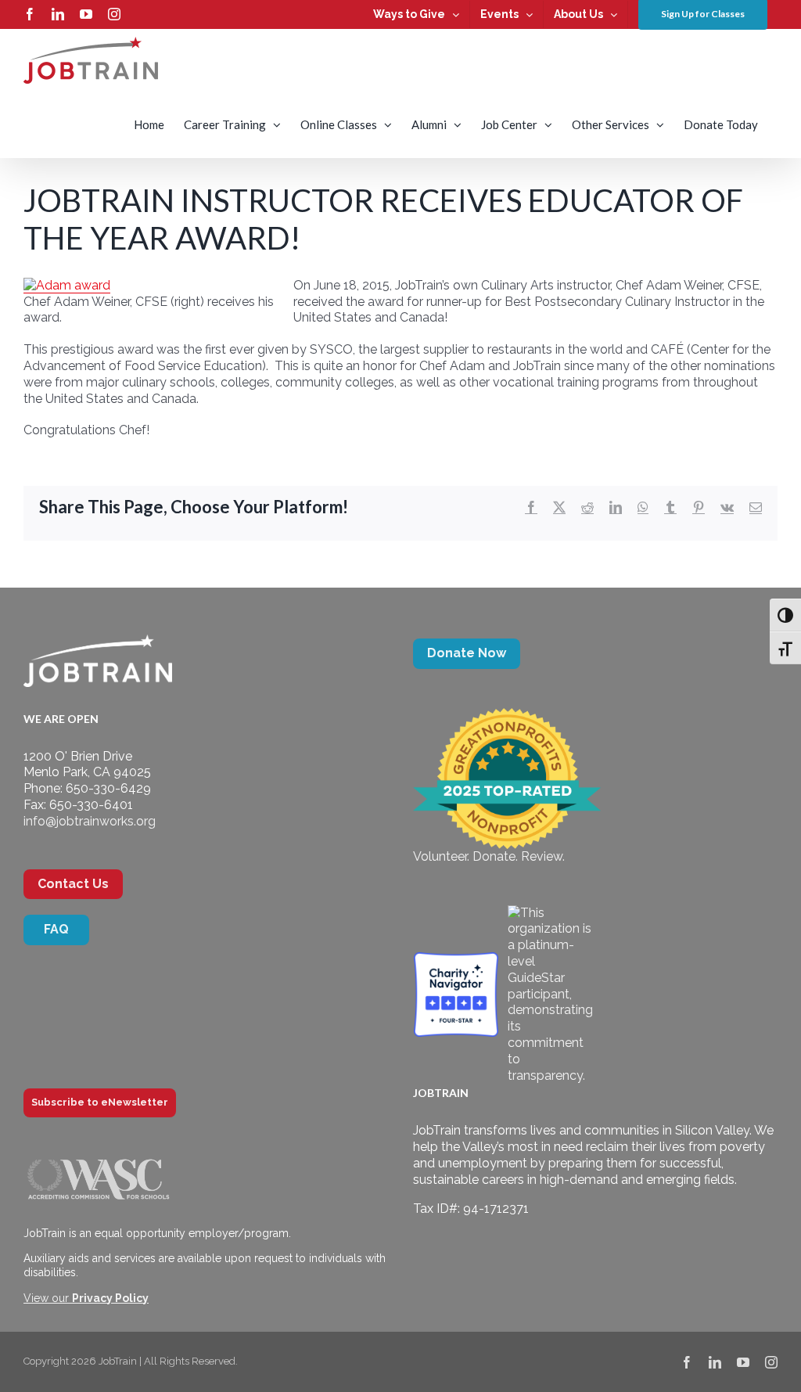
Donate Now (466, 653)
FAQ (56, 929)
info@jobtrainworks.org (89, 821)
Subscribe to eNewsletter (99, 1102)
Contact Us (73, 883)
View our (86, 1298)
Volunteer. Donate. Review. (489, 856)
